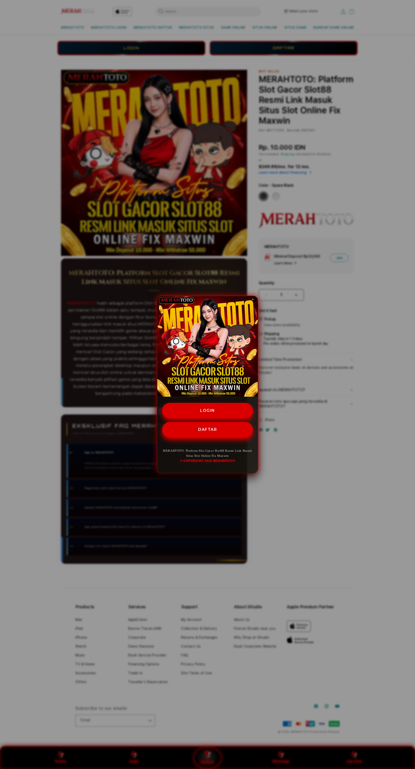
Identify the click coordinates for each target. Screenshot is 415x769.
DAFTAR (207, 429)
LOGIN (207, 410)
